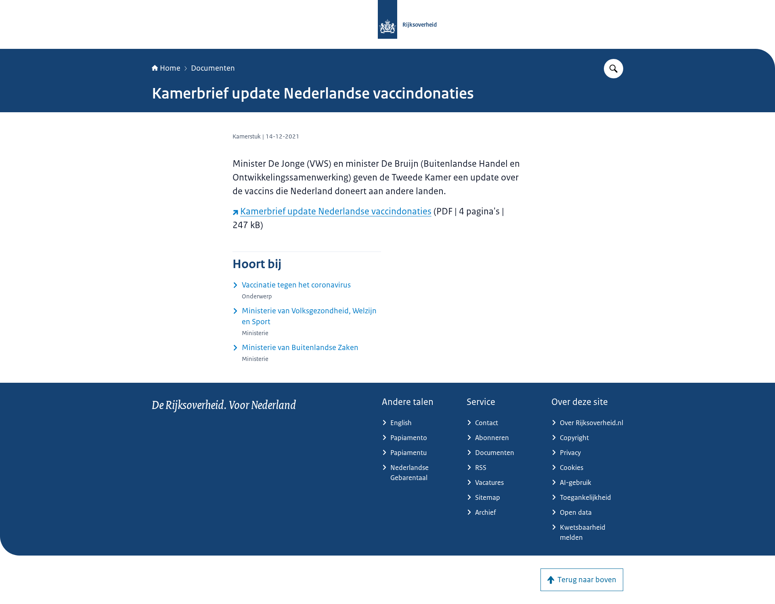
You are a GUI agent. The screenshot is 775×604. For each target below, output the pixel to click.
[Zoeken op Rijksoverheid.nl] (613, 68)
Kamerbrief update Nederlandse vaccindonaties (335, 211)
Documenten (213, 68)
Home (170, 68)
